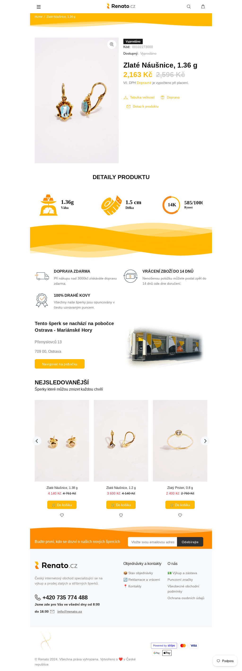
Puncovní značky (180, 579)
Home (39, 16)
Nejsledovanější (62, 382)
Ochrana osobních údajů (186, 598)
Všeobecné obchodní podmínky (183, 588)
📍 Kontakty (132, 586)
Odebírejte (190, 542)
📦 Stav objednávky (138, 573)
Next (205, 440)
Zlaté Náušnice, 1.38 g (62, 488)
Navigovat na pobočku (59, 364)
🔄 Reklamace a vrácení (141, 579)
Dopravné (144, 83)
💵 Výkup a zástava (182, 573)
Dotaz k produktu (145, 106)
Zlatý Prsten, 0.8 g (180, 488)
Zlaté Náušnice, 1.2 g (121, 488)
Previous (36, 440)
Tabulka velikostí (142, 97)
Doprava (173, 97)
